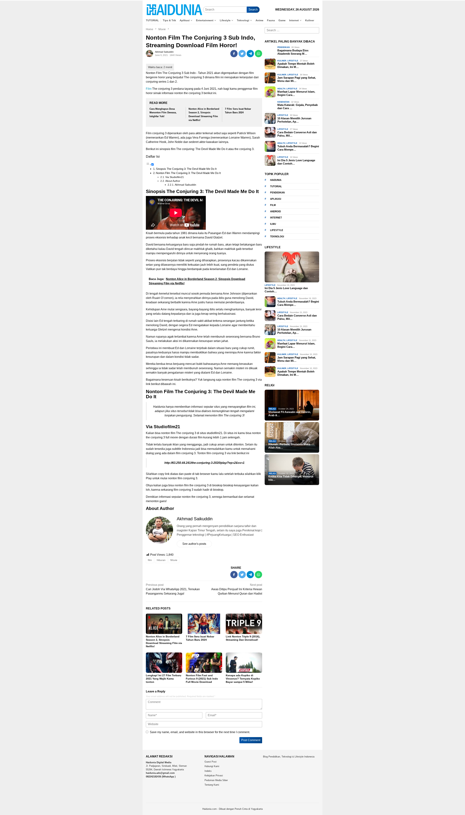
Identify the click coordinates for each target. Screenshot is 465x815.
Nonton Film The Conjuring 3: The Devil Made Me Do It (188, 173)
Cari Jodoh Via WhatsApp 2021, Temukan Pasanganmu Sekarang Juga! (173, 589)
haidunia (275, 180)
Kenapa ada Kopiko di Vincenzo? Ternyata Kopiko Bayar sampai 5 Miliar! (243, 678)
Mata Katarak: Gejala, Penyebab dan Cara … (297, 106)
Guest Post (211, 761)
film (150, 560)
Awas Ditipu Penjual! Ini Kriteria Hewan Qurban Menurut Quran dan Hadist (236, 589)
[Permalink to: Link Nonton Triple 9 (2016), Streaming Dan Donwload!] (244, 624)
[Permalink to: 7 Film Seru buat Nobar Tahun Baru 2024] (204, 624)
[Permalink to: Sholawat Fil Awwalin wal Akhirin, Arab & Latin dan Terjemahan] (292, 405)
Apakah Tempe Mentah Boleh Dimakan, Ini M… (295, 65)
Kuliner (281, 61)
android (275, 211)
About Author (172, 180)
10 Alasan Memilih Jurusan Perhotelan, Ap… (294, 120)
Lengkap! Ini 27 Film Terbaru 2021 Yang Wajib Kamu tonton (163, 678)
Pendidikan (283, 47)
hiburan (161, 560)
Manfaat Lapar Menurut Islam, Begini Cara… (296, 93)
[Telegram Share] (250, 53)
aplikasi (275, 198)
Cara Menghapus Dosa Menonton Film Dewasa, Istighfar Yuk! (163, 113)
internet (276, 217)
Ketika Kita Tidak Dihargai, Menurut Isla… (290, 478)
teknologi (277, 236)
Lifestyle (292, 61)
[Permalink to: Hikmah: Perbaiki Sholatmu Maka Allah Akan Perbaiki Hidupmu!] (292, 437)
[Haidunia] (174, 9)
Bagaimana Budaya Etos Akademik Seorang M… (292, 52)
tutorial (276, 186)
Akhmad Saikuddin (185, 184)
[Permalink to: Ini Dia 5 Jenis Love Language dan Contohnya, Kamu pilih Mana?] (292, 267)
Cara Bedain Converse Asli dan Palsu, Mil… (297, 134)
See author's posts (194, 543)
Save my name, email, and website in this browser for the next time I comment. (200, 732)
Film (148, 88)
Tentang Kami (212, 784)
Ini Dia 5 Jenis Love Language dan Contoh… (296, 162)
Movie (173, 560)
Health (281, 89)
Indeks (208, 771)
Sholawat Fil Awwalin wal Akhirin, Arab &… (289, 413)
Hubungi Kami (212, 766)
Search (253, 9)
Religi (272, 409)
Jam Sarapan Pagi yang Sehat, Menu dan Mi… (296, 79)
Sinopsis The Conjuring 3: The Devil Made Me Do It (186, 168)
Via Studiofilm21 (174, 177)
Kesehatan (283, 102)
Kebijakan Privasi (214, 775)
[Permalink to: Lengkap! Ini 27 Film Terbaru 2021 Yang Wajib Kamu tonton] (164, 662)
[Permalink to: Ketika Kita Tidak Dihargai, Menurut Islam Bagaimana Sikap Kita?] (292, 469)
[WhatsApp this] (258, 53)
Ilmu (273, 223)
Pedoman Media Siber (216, 780)
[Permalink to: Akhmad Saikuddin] (149, 53)
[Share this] (234, 53)
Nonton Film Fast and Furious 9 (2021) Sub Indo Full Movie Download (202, 678)
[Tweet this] (242, 53)
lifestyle (276, 230)
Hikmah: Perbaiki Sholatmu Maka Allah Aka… (289, 446)
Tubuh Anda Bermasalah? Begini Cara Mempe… (298, 148)
